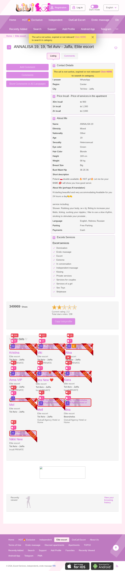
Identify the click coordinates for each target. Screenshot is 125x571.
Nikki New (16, 439)
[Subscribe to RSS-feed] (116, 566)
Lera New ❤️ (45, 380)
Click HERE (80, 37)
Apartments (74, 545)
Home (12, 19)
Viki (39, 352)
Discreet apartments (54, 545)
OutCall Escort (77, 19)
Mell (40, 409)
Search (37, 29)
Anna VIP (15, 379)
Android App (88, 29)
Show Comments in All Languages (27, 83)
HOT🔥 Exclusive (32, 19)
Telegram (106, 29)
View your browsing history (109, 500)
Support (51, 29)
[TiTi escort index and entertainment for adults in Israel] (34, 11)
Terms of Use (14, 545)
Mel (11, 404)
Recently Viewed (87, 550)
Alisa (68, 352)
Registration (60, 7)
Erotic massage (100, 19)
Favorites (70, 550)
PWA (40, 555)
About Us (94, 539)
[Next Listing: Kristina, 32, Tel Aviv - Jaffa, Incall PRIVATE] (9, 47)
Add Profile (68, 29)
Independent (55, 19)
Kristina (14, 352)
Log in (80, 7)
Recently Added (18, 29)
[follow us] (62, 478)
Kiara (67, 379)
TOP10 (87, 545)
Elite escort (20, 36)
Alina (67, 409)
